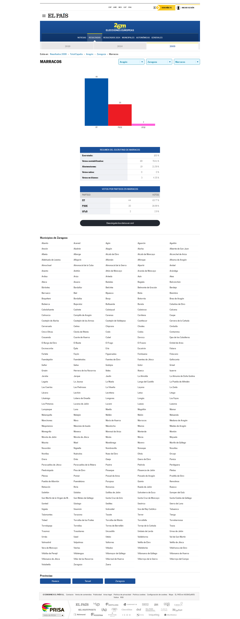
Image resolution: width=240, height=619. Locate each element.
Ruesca (173, 487)
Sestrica (141, 503)
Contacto (69, 595)
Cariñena (142, 315)
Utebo (108, 537)
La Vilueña (110, 387)
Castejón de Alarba (50, 321)
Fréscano (174, 354)
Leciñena (110, 393)
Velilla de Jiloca (177, 542)
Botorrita (142, 298)
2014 (120, 46)
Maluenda (174, 415)
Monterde (142, 431)
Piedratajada (47, 470)
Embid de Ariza (176, 343)
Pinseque (110, 470)
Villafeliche (143, 548)
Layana (141, 387)
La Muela (110, 381)
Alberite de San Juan (179, 249)
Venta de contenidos (83, 595)
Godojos (109, 365)
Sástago (77, 503)
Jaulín (108, 376)
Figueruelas (111, 354)
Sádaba (77, 492)
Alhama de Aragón (178, 260)
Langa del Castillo (146, 381)
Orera (44, 459)
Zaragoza (78, 564)
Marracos (142, 420)
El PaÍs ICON (126, 614)
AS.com (154, 605)
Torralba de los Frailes (84, 520)
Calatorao (142, 309)
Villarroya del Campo (179, 559)
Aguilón (173, 243)
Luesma (173, 404)
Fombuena (142, 354)
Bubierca (46, 304)
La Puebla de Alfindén (180, 381)
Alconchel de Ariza (178, 254)
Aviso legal (107, 595)
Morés (108, 437)
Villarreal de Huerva (115, 559)
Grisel (172, 365)
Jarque (77, 376)
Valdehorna (143, 537)
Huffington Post (86, 610)
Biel (75, 293)
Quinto (141, 481)
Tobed (44, 520)
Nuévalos (78, 453)
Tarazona (78, 514)
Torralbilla (142, 520)
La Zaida (173, 387)
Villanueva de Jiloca (51, 559)
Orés (76, 459)
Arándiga (174, 271)
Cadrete (77, 309)
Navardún (46, 448)
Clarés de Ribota (81, 332)
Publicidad (97, 595)
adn (165, 605)
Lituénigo (46, 398)
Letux (140, 393)
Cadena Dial (139, 610)
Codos (140, 332)
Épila (76, 348)
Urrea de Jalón (176, 531)
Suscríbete (167, 8)
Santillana (113, 605)
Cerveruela (47, 326)
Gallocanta (174, 359)
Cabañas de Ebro (177, 304)
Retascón (46, 487)
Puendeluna (79, 481)
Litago (172, 393)
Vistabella (46, 564)
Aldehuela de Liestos (51, 260)
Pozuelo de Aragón (146, 476)
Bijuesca (109, 293)
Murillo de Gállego (178, 442)
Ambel (173, 265)
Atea (172, 276)
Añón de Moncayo (114, 271)
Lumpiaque (47, 409)
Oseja (108, 459)
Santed (45, 503)
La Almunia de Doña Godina (182, 376)
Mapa (171, 595)
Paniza (173, 459)
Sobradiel (110, 509)
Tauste (109, 514)
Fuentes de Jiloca (146, 359)
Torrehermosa (176, 520)
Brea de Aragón (177, 298)
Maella (109, 409)
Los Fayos (174, 398)
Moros (140, 437)
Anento (45, 271)
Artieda (109, 276)
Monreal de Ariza (113, 431)
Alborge (77, 254)
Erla (107, 348)
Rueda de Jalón (145, 487)
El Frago (109, 343)
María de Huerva (113, 420)
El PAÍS (82, 605)
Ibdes (108, 370)
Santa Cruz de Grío (114, 498)
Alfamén (109, 260)
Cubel (108, 337)
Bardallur (78, 287)
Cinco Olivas (47, 332)
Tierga (173, 514)
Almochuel (46, 265)
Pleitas (173, 470)
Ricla (76, 487)
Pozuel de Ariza (113, 476)
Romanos (110, 487)
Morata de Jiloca (81, 437)
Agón (108, 243)
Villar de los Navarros (83, 559)
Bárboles (46, 287)
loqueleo (154, 614)
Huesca (55, 581)
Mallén (109, 415)
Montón (173, 431)
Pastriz (109, 465)
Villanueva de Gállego (147, 553)
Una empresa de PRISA (53, 607)
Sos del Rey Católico (147, 509)
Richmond (80, 614)
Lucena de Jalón (81, 404)
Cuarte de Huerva (82, 337)
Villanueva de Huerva (179, 553)
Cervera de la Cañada (179, 321)
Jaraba (45, 376)
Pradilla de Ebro (177, 476)
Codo (108, 332)
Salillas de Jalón (113, 492)
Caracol (177, 605)
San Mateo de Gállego (84, 498)
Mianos (141, 426)
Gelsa (76, 365)
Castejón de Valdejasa (116, 321)
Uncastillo (110, 531)
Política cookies (139, 595)
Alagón (109, 249)
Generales (157, 37)
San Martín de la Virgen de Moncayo (56, 498)
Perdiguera (175, 465)
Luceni (109, 404)
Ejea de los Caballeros (180, 337)
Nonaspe (142, 448)
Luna (76, 409)
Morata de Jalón (49, 437)
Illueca (141, 370)
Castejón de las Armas (84, 321)
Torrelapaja (47, 525)
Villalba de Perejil (49, 553)
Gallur (44, 365)
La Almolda (143, 376)
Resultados (95, 37)
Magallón (142, 409)
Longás (141, 398)
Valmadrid (46, 542)
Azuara (77, 282)
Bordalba (78, 298)
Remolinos (174, 481)
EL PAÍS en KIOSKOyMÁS (185, 595)
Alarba (141, 249)
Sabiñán (45, 492)
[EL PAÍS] (58, 16)
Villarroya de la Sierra (148, 559)
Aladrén (77, 249)
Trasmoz (46, 531)
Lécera (45, 393)
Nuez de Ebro (112, 453)
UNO (104, 610)
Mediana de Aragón (178, 420)
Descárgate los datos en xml (120, 223)
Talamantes (47, 514)
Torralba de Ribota (114, 520)
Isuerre (173, 370)
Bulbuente (110, 304)
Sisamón (78, 509)
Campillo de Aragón (83, 315)
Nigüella (77, 448)
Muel (76, 442)
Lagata (45, 381)
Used (76, 537)
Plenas (45, 476)
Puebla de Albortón (50, 481)
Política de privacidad (122, 595)
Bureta (141, 304)
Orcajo (173, 453)
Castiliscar (142, 321)
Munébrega (111, 442)
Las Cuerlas (47, 387)
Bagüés (141, 282)
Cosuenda (46, 337)
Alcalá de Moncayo (146, 254)
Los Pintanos (47, 404)
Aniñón (77, 271)
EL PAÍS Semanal (151, 610)
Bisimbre (174, 293)
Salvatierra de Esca (146, 492)
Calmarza (46, 315)
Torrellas (78, 525)
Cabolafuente (48, 309)
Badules (109, 282)
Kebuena (174, 610)
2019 (67, 46)
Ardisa (45, 276)
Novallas (173, 448)
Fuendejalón (47, 359)
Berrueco (46, 293)
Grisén (45, 370)
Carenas (109, 315)
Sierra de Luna (176, 503)
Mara (76, 420)
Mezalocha (111, 426)
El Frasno (142, 343)
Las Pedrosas (80, 387)
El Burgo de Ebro (49, 343)
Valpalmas (78, 542)
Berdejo (173, 287)
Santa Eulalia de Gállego (181, 498)
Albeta (45, 254)
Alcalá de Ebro (112, 254)
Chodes (141, 326)
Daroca (141, 337)
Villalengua (79, 553)
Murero (141, 442)
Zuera (108, 564)
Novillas (45, 453)
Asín (140, 276)
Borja (108, 298)
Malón (140, 415)
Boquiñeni (46, 298)
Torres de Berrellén (114, 525)
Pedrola (141, 465)
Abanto (45, 243)
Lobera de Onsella (82, 398)
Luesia (141, 404)
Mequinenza (47, 426)
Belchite (109, 287)
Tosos (172, 525)
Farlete (45, 354)
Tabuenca (174, 509)
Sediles (109, 503)
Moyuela (173, 437)
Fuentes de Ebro (113, 359)
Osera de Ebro (144, 459)
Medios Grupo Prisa (53, 615)
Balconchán (175, 282)
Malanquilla (47, 415)
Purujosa (110, 481)
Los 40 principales (98, 605)
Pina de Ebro (79, 470)
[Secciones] (44, 16)
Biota (140, 293)
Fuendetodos (79, 359)
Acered (77, 243)
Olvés (140, 453)
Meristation (170, 614)
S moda (140, 614)
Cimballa (174, 326)
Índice (116, 597)
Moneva (77, 431)
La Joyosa (78, 381)
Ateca (44, 282)
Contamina (175, 332)
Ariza (76, 276)
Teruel (88, 581)
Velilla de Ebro (144, 542)
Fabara (173, 348)
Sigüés (45, 509)
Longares (110, 398)
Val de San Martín (178, 537)
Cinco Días (126, 610)
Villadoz (109, 548)
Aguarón (141, 243)
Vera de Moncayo (49, 548)
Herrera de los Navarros (85, 370)
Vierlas (77, 548)
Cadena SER (144, 605)
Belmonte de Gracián (147, 287)
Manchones (47, 420)
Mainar (173, 409)
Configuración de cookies (157, 595)
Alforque (141, 260)
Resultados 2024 (111, 37)
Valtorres (110, 542)
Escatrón (142, 348)
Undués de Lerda (145, 531)
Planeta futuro (163, 610)
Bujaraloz (78, 304)
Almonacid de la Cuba (84, 265)
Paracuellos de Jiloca (51, 465)
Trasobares (79, 531)
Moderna (96, 614)
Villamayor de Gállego (116, 553)
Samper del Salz (177, 492)
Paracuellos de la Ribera (85, 465)
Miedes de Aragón (178, 426)
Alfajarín (77, 260)
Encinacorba (47, 348)
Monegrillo (46, 431)
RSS (121, 597)
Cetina (77, 326)
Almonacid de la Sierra (116, 265)
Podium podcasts (112, 614)
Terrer (141, 514)
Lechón (77, 393)
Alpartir (141, 265)
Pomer (77, 476)
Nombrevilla (111, 448)
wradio (114, 610)
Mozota (45, 442)
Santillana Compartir (130, 605)
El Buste (77, 343)
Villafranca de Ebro (178, 548)
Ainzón (45, 249)
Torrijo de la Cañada (147, 525)
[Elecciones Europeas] (120, 27)
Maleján (77, 415)
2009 (172, 46)
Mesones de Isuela (82, 426)
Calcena (173, 309)
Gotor (140, 365)
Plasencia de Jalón (146, 470)
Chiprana (110, 326)
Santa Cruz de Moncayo (148, 498)
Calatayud (110, 309)
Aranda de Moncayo (147, 271)
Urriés (44, 537)
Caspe (172, 315)
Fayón (76, 354)
